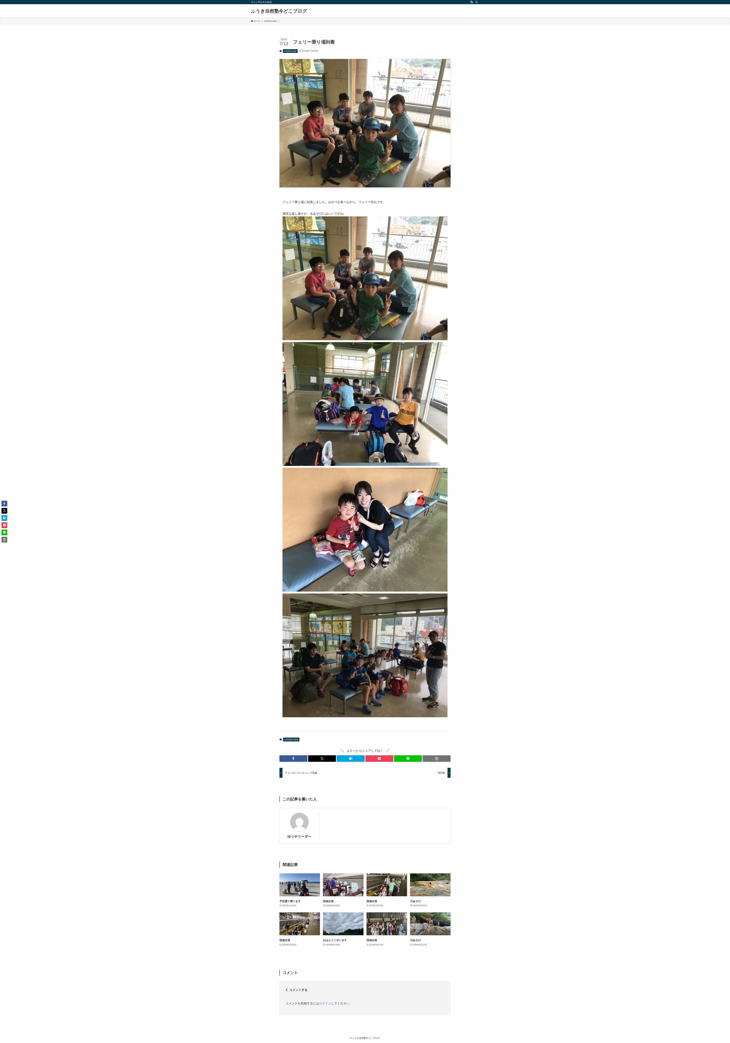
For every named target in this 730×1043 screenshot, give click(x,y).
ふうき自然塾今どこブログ (279, 11)
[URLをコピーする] (437, 758)
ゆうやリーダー (299, 836)
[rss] (471, 2)
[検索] (476, 2)
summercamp (290, 51)
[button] (293, 758)
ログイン (325, 1003)
